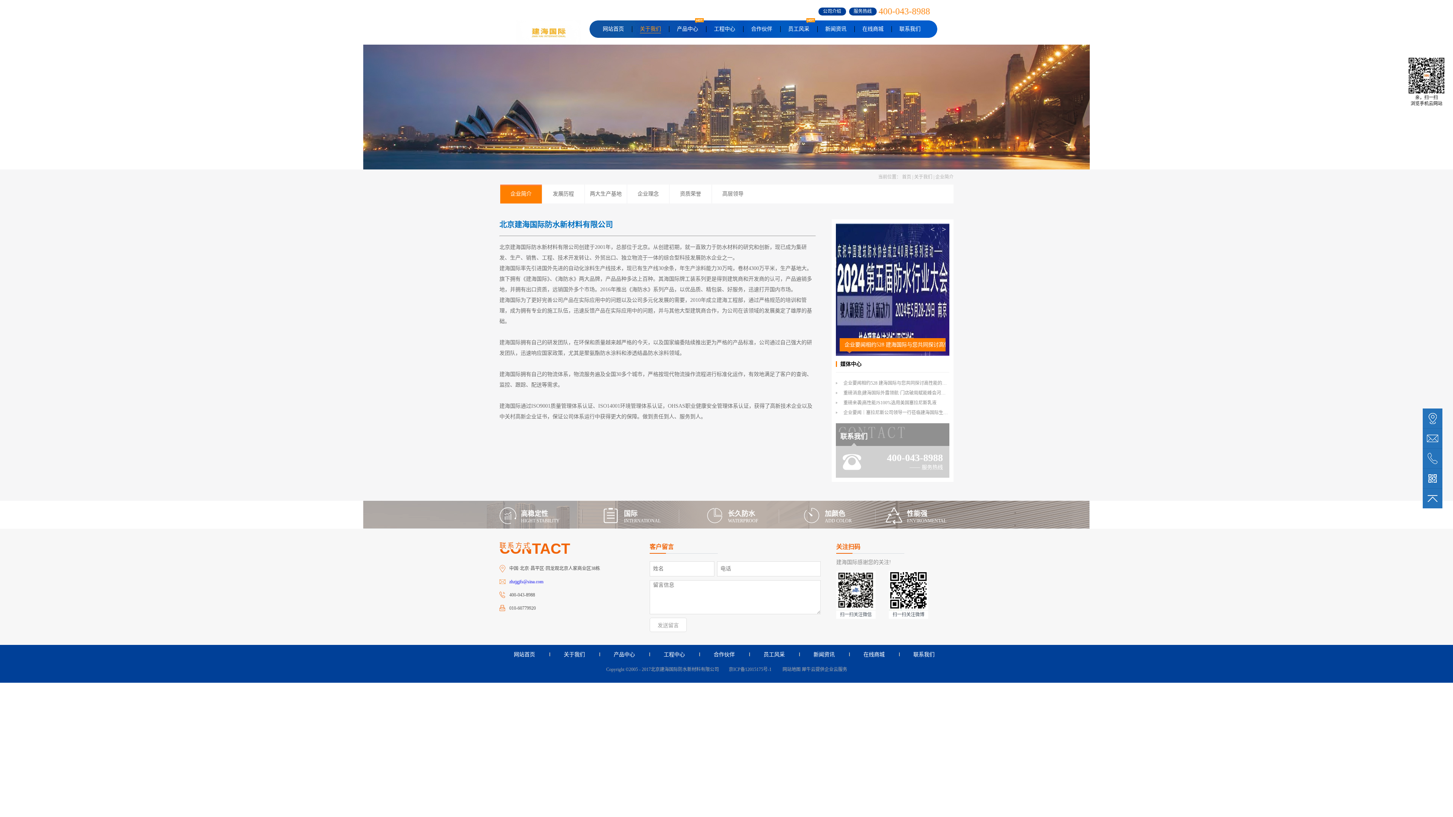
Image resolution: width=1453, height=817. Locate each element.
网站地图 (790, 669)
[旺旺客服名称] (1432, 438)
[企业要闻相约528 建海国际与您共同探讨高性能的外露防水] (892, 227)
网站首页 (613, 29)
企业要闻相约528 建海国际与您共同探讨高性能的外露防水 (895, 345)
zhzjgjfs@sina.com (526, 581)
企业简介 (944, 177)
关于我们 (923, 177)
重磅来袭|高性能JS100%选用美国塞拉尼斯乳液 (890, 402)
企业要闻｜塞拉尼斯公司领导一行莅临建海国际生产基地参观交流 (909, 412)
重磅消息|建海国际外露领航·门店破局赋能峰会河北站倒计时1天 (907, 393)
